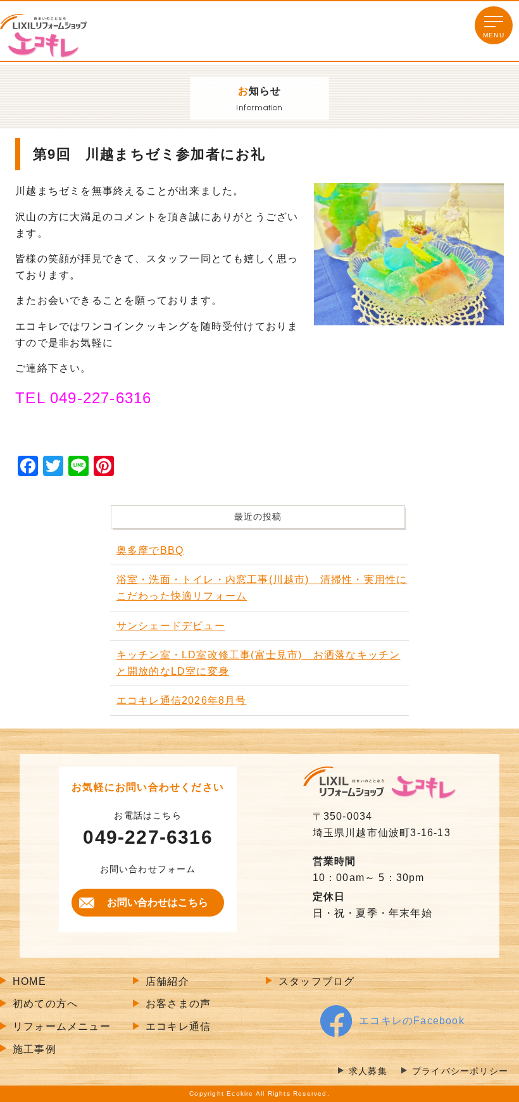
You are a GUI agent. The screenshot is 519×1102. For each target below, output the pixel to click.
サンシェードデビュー (170, 625)
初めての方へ (45, 1003)
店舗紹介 (167, 981)
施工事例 (34, 1049)
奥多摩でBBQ (150, 550)
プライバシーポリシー (460, 1071)
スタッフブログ (316, 981)
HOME (29, 981)
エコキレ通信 (178, 1026)
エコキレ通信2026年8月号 (181, 700)
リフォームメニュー (62, 1026)
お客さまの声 (178, 1003)
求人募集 (368, 1071)
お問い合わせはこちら (157, 902)
